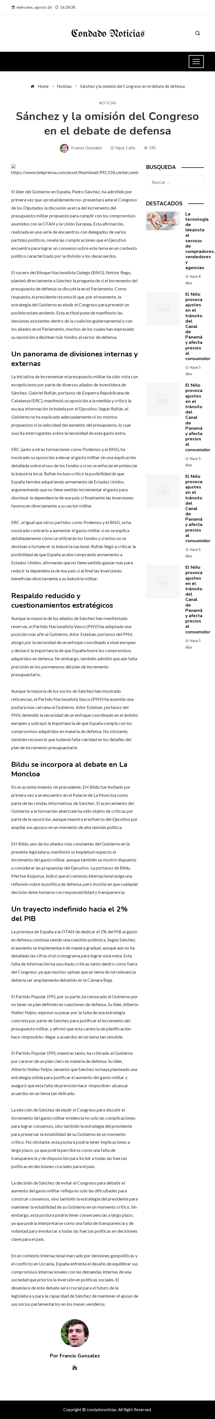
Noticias (107, 103)
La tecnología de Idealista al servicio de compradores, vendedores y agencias (200, 241)
